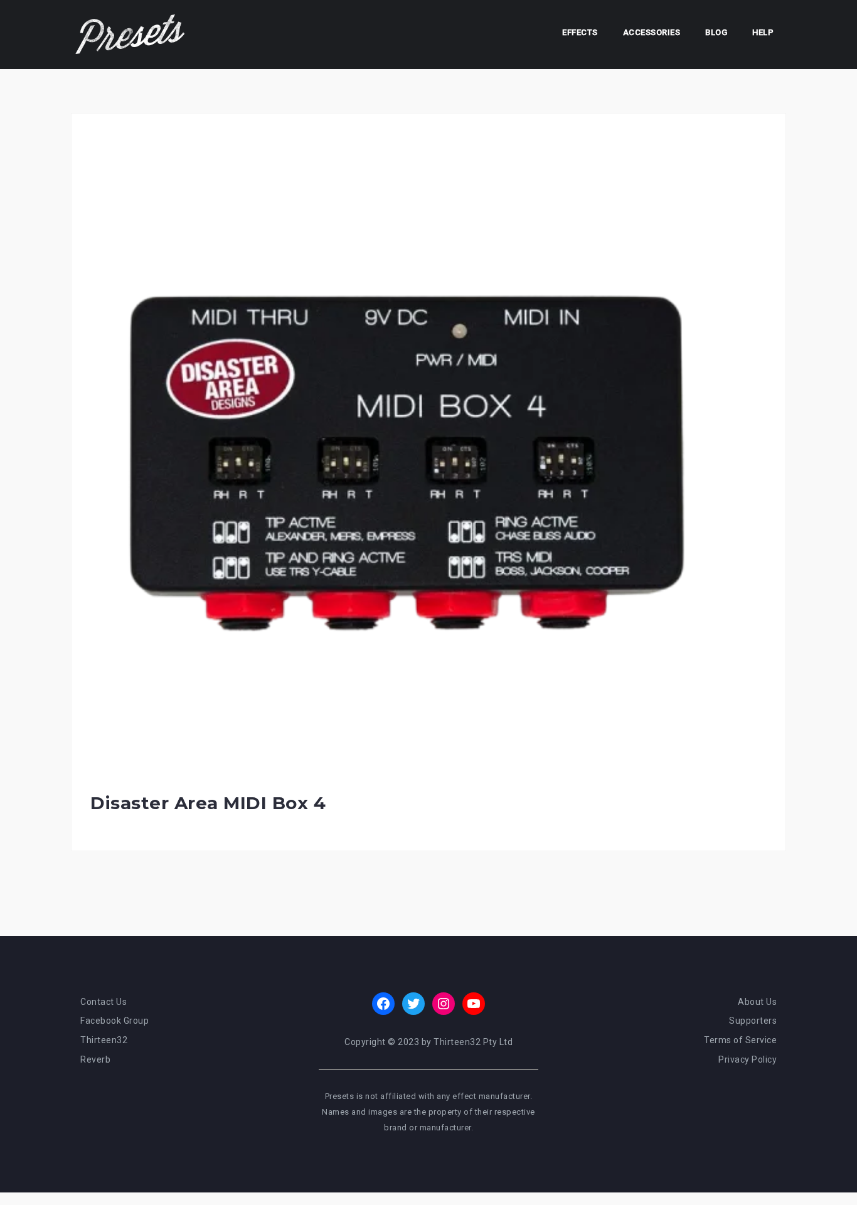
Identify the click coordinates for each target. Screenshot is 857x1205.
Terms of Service (740, 1040)
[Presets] (131, 34)
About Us (757, 1002)
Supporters (753, 1021)
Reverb (95, 1059)
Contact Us (103, 1002)
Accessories (652, 32)
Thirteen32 (103, 1040)
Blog (716, 32)
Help (763, 32)
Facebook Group (114, 1021)
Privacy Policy (747, 1059)
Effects (580, 32)
